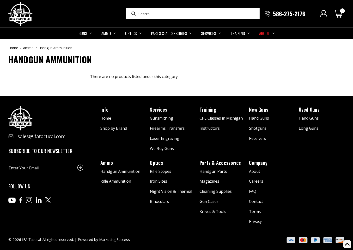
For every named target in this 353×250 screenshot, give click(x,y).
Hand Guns (259, 118)
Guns (83, 33)
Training (237, 33)
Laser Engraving (164, 138)
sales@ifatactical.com (42, 136)
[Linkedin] (39, 200)
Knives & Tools (213, 211)
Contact (256, 201)
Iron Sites (158, 181)
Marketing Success (114, 239)
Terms (255, 211)
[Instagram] (29, 200)
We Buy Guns (162, 148)
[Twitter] (48, 200)
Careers (256, 181)
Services (208, 33)
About (264, 33)
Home (105, 118)
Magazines (209, 181)
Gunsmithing (161, 118)
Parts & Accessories (169, 33)
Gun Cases (209, 201)
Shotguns (258, 128)
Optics (131, 33)
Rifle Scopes (160, 171)
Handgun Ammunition (120, 171)
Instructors (210, 128)
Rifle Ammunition (115, 181)
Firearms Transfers (167, 128)
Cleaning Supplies (216, 191)
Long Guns (308, 128)
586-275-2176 (289, 13)
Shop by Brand (113, 128)
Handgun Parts (213, 171)
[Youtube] (12, 200)
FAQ (252, 191)
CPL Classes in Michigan (221, 118)
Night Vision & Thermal (171, 191)
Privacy (255, 221)
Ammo (106, 33)
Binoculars (159, 201)
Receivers (257, 138)
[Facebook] (20, 200)
